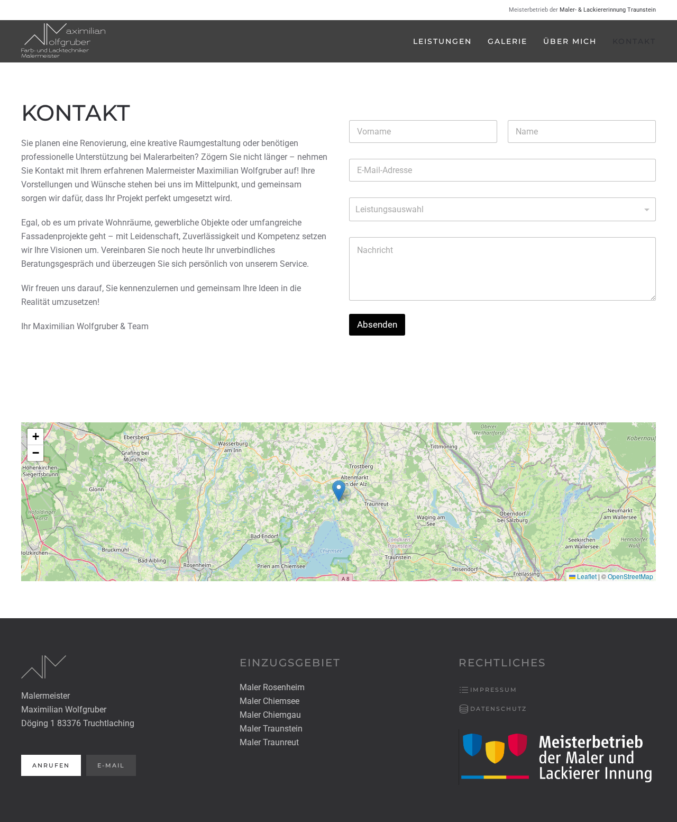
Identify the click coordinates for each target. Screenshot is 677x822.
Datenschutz (498, 708)
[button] (338, 491)
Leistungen (442, 41)
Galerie (507, 41)
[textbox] (500, 209)
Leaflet (586, 576)
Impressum (493, 689)
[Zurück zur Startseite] (63, 41)
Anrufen (51, 765)
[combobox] (502, 209)
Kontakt (634, 41)
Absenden (377, 324)
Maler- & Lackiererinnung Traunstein (608, 9)
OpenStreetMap (630, 576)
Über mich (570, 41)
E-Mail (111, 765)
